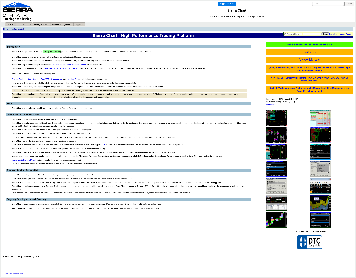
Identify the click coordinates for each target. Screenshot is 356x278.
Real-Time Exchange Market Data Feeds (60, 68)
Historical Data (73, 79)
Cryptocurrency (56, 79)
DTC (104, 145)
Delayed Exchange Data (21, 79)
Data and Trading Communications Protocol (69, 65)
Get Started (16, 90)
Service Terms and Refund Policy (13, 273)
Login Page (333, 34)
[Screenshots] (276, 126)
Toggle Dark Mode (227, 4)
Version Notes (271, 104)
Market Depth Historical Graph (24, 160)
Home (5, 29)
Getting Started (17, 29)
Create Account (346, 34)
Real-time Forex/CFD (40, 79)
